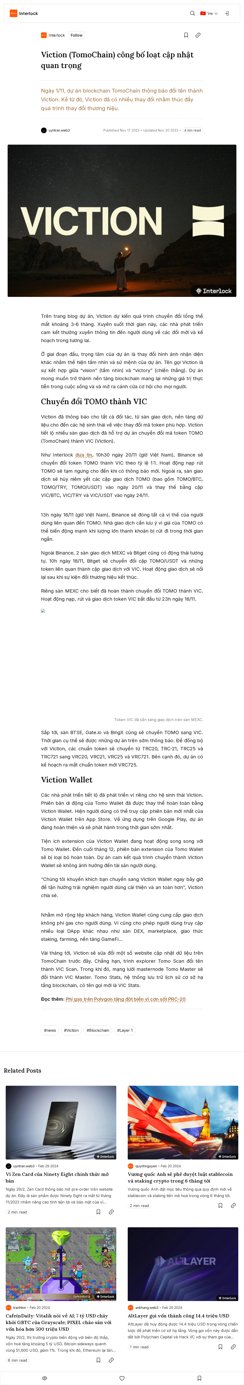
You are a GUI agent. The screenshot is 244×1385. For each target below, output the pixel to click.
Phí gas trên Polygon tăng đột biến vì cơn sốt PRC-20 (126, 999)
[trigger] (193, 13)
